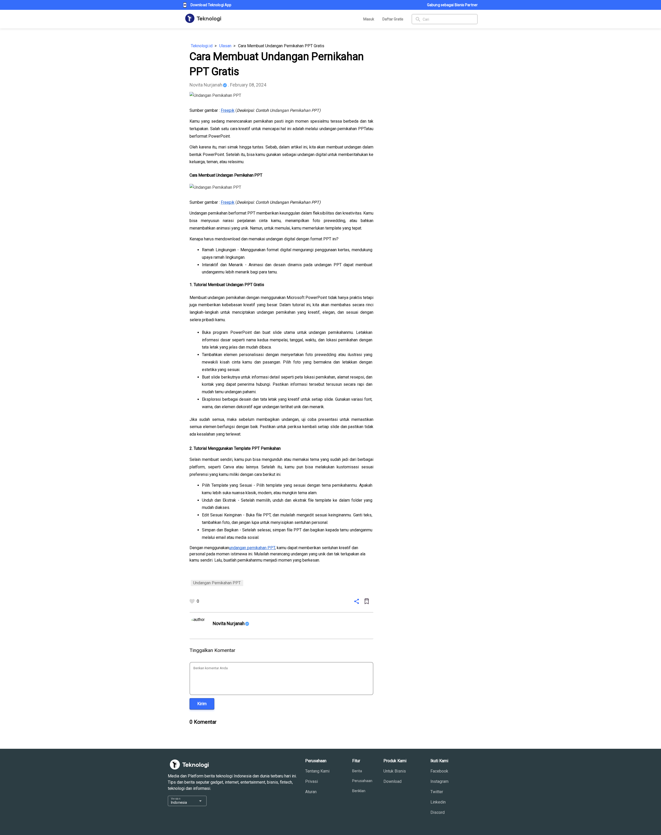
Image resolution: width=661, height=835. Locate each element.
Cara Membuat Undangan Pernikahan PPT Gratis (281, 45)
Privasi (311, 781)
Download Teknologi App (211, 5)
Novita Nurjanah (206, 85)
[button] (202, 703)
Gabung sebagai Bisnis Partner (452, 5)
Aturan (311, 791)
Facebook (439, 771)
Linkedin (438, 802)
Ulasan (225, 45)
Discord (437, 812)
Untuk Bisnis (394, 771)
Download (392, 781)
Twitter (436, 791)
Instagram (439, 781)
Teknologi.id (202, 45)
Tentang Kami (317, 771)
